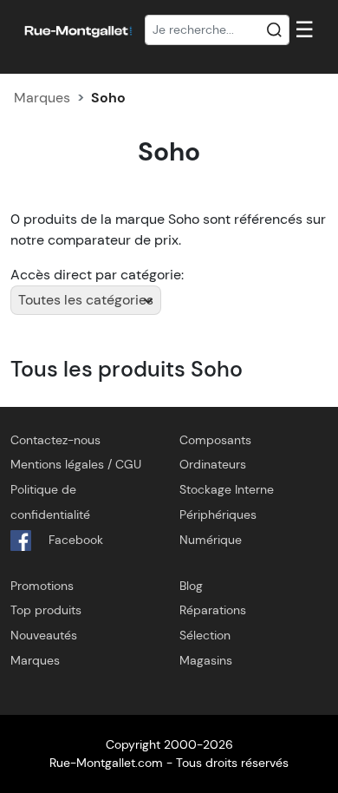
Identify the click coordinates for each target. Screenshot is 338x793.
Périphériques (218, 514)
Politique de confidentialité (50, 502)
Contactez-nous (55, 440)
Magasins (205, 660)
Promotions (42, 585)
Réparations (212, 610)
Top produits (45, 610)
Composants (215, 440)
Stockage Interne (226, 489)
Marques (42, 97)
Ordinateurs (212, 464)
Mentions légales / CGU (75, 464)
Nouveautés (43, 635)
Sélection (205, 635)
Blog (191, 585)
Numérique (210, 539)
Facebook (74, 539)
